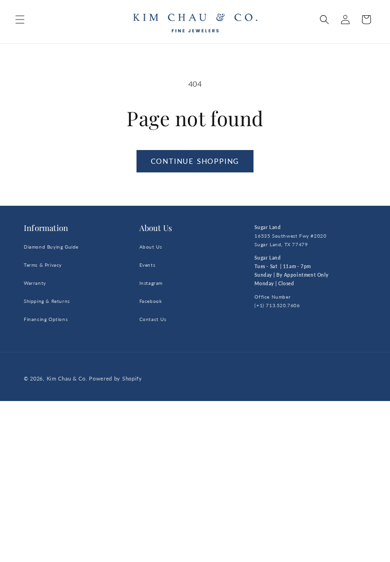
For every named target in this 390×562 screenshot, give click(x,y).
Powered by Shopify (115, 378)
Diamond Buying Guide (51, 247)
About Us (150, 247)
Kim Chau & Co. (67, 378)
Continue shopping (195, 161)
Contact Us (152, 319)
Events (147, 265)
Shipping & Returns (47, 301)
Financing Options (46, 319)
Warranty (35, 283)
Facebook (150, 301)
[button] (20, 19)
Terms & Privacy (43, 265)
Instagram (151, 283)
